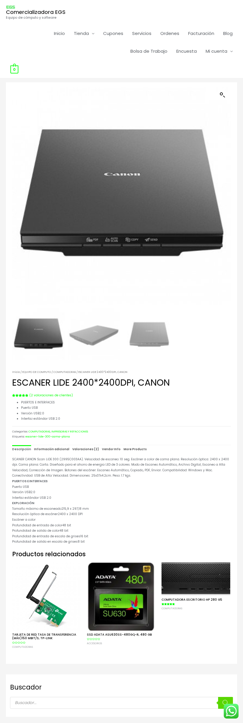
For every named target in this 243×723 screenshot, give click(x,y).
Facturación (201, 33)
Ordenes (169, 33)
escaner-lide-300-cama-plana (47, 436)
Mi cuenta (216, 51)
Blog (228, 33)
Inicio (59, 33)
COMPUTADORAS (64, 372)
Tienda (81, 33)
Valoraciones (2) (85, 449)
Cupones (113, 33)
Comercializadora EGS (35, 12)
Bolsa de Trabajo (148, 51)
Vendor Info (111, 449)
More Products (135, 449)
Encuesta (186, 51)
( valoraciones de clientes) (51, 395)
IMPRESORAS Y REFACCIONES (69, 431)
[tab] (21, 449)
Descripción (21, 449)
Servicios (141, 33)
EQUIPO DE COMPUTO (36, 372)
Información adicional (51, 449)
